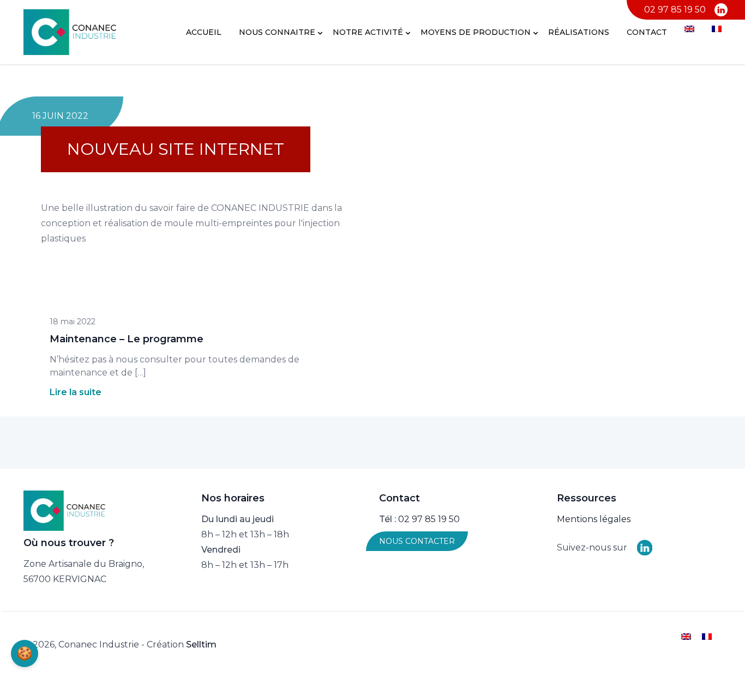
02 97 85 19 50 (675, 9)
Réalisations (578, 32)
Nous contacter (417, 541)
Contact (647, 32)
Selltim (201, 644)
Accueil (203, 32)
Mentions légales (593, 519)
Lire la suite (75, 392)
